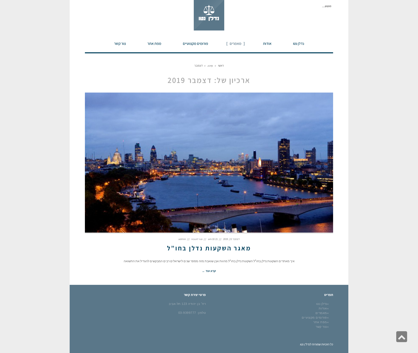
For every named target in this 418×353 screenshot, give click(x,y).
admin (182, 239)
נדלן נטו (321, 304)
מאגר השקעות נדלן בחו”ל (209, 248)
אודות (323, 308)
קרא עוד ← (209, 271)
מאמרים (321, 313)
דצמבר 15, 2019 (231, 239)
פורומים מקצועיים (314, 317)
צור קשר (321, 326)
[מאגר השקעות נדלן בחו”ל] (209, 163)
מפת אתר (320, 322)
